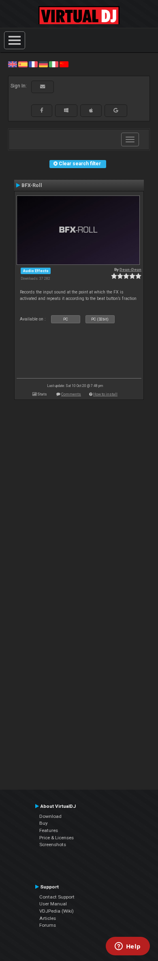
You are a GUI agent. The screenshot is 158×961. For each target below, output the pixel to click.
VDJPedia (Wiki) (56, 911)
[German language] (43, 64)
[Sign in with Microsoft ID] (66, 110)
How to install (105, 394)
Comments (71, 394)
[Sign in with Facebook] (41, 110)
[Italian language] (53, 64)
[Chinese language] (64, 64)
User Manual (53, 904)
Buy (43, 823)
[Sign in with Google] (116, 110)
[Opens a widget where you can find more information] (127, 947)
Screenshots (52, 844)
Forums (47, 925)
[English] (12, 64)
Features (48, 830)
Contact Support (57, 897)
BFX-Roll (31, 185)
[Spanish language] (22, 64)
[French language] (33, 64)
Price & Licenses (56, 837)
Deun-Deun (130, 269)
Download (50, 816)
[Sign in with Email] (42, 87)
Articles (47, 918)
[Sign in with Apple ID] (91, 110)
